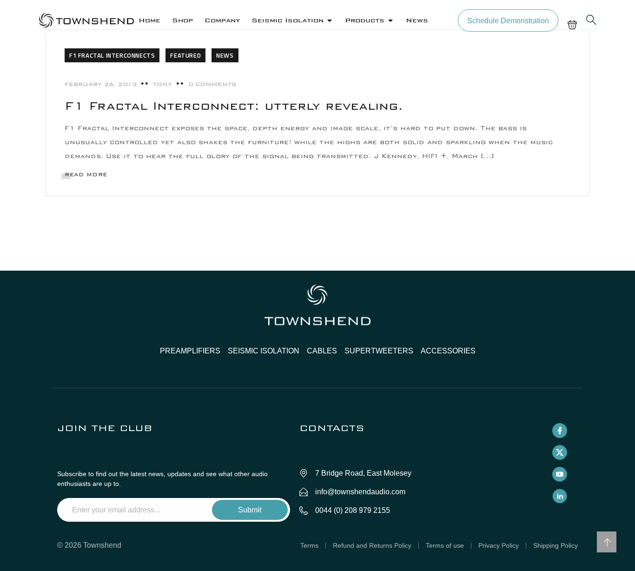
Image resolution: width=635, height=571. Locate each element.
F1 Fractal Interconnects (112, 55)
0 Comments (212, 84)
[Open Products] (390, 20)
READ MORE (86, 175)
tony (162, 84)
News (224, 55)
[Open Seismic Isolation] (329, 20)
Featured (185, 55)
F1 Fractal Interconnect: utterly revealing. (234, 106)
